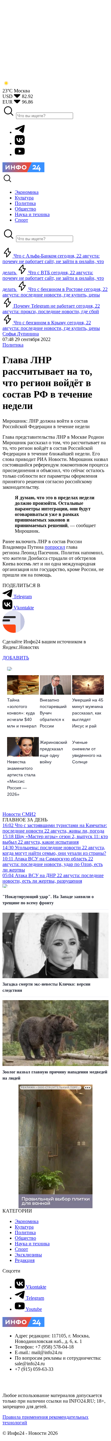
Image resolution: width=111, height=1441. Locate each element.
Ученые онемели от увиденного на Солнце (86, 752)
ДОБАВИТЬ (15, 657)
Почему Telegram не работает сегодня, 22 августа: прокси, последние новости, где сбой (51, 308)
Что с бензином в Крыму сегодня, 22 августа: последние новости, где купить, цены (51, 325)
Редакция (25, 1260)
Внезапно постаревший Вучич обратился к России (53, 712)
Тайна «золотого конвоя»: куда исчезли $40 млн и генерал (21, 712)
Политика (12, 344)
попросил (55, 547)
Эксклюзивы (28, 1254)
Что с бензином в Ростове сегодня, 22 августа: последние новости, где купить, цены (55, 292)
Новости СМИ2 (19, 814)
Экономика (27, 1221)
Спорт (21, 1249)
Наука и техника (32, 1243)
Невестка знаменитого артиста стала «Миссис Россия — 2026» (21, 778)
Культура (24, 1227)
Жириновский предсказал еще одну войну (53, 752)
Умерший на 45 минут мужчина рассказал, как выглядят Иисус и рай (87, 712)
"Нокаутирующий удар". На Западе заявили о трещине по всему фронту (48, 899)
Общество (25, 1238)
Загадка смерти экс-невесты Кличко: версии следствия (46, 987)
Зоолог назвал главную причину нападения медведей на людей (54, 1075)
